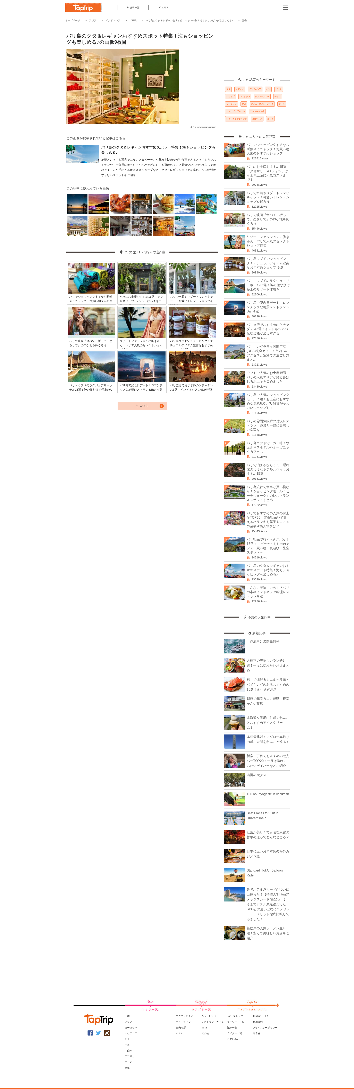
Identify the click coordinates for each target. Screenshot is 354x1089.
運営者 (256, 1033)
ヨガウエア (257, 119)
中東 (127, 1044)
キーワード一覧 (235, 1021)
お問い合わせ (234, 1039)
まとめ (128, 1062)
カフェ (270, 119)
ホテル (179, 1033)
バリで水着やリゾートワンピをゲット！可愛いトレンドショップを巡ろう (268, 197)
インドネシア (113, 20)
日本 (127, 1016)
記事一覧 (135, 7)
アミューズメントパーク (262, 104)
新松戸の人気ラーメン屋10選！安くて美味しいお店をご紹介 (268, 933)
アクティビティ (184, 1016)
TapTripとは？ (261, 1016)
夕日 (244, 104)
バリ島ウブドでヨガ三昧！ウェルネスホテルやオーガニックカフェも (268, 447)
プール (282, 104)
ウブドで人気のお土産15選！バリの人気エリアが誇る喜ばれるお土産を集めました (268, 377)
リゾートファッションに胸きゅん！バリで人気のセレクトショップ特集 (268, 241)
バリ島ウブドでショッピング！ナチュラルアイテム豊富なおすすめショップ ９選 (268, 263)
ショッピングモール (235, 111)
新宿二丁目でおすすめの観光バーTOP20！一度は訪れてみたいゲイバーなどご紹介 (268, 761)
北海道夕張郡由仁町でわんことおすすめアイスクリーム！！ (268, 722)
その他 (205, 1033)
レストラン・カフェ (213, 1021)
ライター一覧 (234, 1033)
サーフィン (231, 104)
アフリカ (130, 1056)
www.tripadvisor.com (206, 127)
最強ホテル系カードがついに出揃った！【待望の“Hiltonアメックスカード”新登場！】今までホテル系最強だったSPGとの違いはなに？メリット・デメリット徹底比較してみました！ (268, 904)
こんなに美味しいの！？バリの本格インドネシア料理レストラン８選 (268, 592)
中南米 (128, 1050)
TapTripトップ (235, 1016)
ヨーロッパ (131, 1027)
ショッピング (209, 1016)
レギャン (240, 89)
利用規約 (258, 1021)
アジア (92, 20)
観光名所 (181, 1027)
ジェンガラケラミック (236, 119)
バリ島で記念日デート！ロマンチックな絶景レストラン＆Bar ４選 (268, 307)
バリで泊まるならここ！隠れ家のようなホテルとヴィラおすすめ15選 (268, 469)
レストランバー (262, 96)
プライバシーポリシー (265, 1027)
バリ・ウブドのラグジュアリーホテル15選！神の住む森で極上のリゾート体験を (268, 285)
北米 (127, 1039)
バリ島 (133, 20)
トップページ (72, 20)
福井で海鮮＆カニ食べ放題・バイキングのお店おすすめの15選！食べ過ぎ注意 (268, 684)
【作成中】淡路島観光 (263, 641)
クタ (228, 89)
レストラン (245, 96)
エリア (165, 7)
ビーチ (279, 89)
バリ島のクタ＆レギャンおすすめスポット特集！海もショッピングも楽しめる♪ (189, 20)
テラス (278, 96)
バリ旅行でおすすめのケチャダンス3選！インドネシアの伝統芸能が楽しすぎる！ (268, 329)
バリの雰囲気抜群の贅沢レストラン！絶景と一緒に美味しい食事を (268, 425)
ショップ (230, 96)
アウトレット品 (257, 111)
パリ (268, 89)
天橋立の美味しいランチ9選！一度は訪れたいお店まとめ (268, 665)
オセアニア (131, 1033)
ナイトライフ (183, 1021)
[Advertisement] (257, 52)
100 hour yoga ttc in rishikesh (268, 794)
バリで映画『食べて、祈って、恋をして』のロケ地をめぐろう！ (268, 219)
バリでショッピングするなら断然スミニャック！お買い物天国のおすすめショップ (268, 149)
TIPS (204, 1027)
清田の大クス (256, 775)
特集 (127, 1067)
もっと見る (142, 406)
